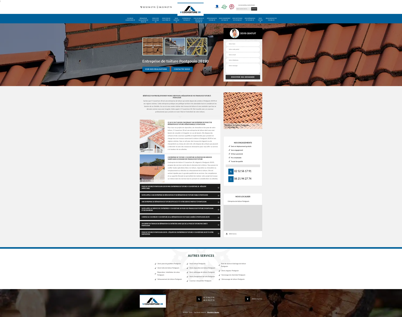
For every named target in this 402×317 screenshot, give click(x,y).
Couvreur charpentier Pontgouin (200, 281)
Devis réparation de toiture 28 (250, 19)
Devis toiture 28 (260, 20)
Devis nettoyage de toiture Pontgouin (202, 272)
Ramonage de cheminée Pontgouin (233, 275)
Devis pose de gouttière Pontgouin (169, 264)
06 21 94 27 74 (165, 7)
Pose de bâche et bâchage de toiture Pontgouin (233, 265)
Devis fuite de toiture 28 (155, 20)
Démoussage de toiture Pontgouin (233, 279)
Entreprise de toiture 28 (186, 19)
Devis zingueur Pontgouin (230, 271)
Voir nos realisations (156, 69)
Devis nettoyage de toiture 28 (237, 19)
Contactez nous (182, 69)
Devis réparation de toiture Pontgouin (202, 268)
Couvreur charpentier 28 (130, 19)
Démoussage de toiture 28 (212, 19)
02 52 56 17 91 (148, 7)
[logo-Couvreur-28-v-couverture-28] (190, 9)
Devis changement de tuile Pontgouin (202, 276)
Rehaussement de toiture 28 (271, 19)
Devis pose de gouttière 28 (166, 19)
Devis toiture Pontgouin (197, 264)
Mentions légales (213, 312)
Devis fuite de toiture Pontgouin (168, 268)
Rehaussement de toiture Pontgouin (170, 279)
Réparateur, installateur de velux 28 (143, 20)
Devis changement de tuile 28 (224, 19)
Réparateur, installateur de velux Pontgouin (168, 274)
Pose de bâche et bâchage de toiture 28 (199, 20)
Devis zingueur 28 (176, 20)
